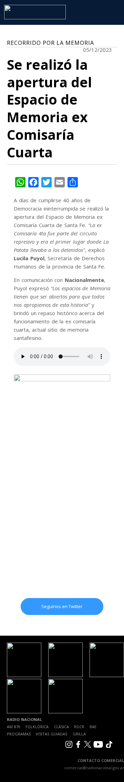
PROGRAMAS (19, 733)
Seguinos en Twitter (62, 606)
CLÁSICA (61, 726)
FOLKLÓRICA (37, 726)
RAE (93, 726)
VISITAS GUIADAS (51, 733)
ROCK (79, 726)
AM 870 (13, 726)
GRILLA (79, 733)
